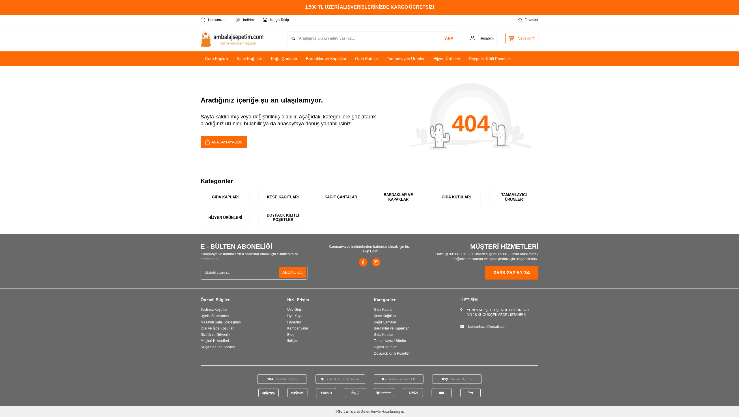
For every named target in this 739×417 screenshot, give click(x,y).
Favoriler (531, 20)
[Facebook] (363, 262)
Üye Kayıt (294, 316)
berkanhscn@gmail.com (487, 327)
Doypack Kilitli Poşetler (489, 58)
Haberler (294, 322)
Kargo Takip (279, 20)
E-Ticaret (353, 411)
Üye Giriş (294, 310)
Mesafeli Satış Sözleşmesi (221, 322)
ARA (449, 38)
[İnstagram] (376, 262)
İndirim (248, 20)
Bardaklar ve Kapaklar (326, 58)
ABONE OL (292, 272)
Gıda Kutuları (456, 197)
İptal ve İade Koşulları (217, 328)
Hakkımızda (217, 20)
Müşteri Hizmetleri (215, 341)
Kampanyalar (297, 328)
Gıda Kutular (366, 58)
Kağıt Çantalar (284, 58)
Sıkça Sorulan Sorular (218, 347)
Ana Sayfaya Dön (226, 142)
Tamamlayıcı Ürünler (406, 58)
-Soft (340, 411)
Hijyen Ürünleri (446, 58)
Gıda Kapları (216, 58)
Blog (290, 335)
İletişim (292, 341)
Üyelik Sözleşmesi (215, 316)
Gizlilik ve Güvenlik (215, 335)
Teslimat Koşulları (214, 310)
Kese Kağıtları (249, 58)
